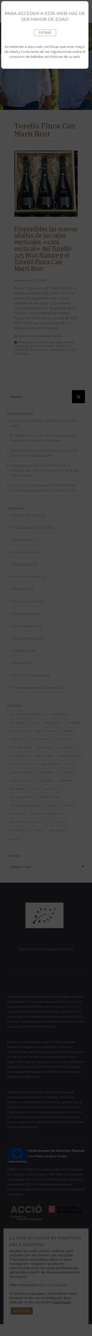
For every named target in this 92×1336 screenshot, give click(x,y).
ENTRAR (45, 33)
